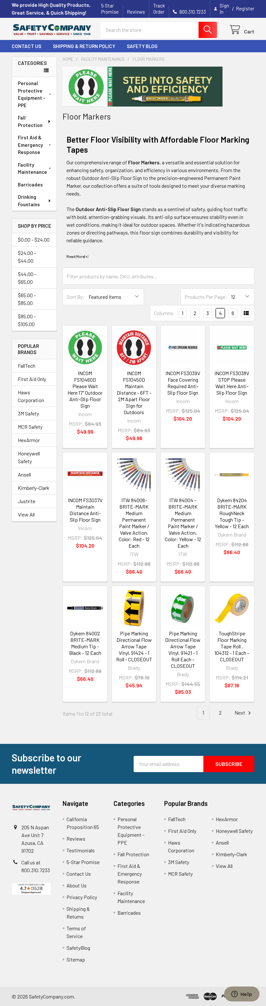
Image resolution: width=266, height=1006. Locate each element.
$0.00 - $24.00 (34, 239)
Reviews (136, 12)
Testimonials (80, 850)
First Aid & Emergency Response (30, 144)
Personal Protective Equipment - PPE (31, 94)
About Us (76, 885)
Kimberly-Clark (33, 488)
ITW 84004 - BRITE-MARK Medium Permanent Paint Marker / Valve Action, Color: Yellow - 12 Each (183, 523)
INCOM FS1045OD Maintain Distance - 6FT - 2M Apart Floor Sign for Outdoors (134, 392)
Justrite (26, 501)
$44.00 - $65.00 (27, 278)
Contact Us (26, 46)
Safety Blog (142, 46)
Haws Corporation (31, 396)
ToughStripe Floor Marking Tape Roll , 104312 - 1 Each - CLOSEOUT (231, 646)
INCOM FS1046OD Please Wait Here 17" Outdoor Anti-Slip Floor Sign (85, 389)
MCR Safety (30, 427)
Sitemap (75, 959)
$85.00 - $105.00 (27, 320)
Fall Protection (30, 121)
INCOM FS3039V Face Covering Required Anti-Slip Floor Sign (182, 383)
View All (26, 514)
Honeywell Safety (29, 457)
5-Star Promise (83, 862)
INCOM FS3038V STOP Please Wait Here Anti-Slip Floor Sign (231, 383)
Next (240, 712)
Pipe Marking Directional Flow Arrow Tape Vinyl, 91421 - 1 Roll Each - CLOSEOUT (182, 649)
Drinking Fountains (29, 200)
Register (245, 8)
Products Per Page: (206, 297)
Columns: (164, 313)
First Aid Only (32, 379)
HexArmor (29, 440)
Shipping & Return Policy (84, 46)
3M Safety (28, 413)
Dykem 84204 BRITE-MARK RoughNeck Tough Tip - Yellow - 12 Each (232, 513)
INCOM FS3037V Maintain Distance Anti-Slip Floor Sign (85, 510)
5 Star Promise (110, 9)
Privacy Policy (81, 897)
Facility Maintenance (32, 168)
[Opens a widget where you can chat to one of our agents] (242, 995)
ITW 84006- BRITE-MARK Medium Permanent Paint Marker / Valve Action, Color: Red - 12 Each (134, 523)
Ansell (24, 474)
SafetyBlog (78, 948)
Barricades (30, 184)
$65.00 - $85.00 (27, 299)
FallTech (26, 366)
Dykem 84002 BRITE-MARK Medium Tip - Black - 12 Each (85, 643)
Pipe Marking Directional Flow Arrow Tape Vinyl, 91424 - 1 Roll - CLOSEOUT (134, 646)
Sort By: (76, 297)
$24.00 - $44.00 (27, 257)
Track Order (159, 9)
